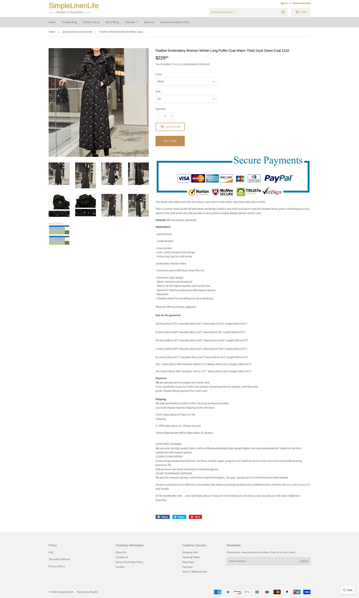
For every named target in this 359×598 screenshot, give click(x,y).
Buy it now (170, 141)
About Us (121, 552)
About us (149, 22)
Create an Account (301, 3)
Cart (303, 11)
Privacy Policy (57, 566)
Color (159, 74)
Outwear (130, 22)
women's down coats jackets (77, 31)
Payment (187, 566)
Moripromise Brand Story (174, 22)
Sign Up (304, 561)
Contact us (122, 557)
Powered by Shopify (87, 592)
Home (52, 22)
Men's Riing (112, 22)
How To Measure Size (194, 571)
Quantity (161, 108)
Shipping (177, 64)
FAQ (51, 552)
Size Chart (188, 562)
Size (158, 91)
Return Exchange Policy (129, 562)
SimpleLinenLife (74, 6)
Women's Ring (91, 22)
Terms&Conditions (59, 559)
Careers (120, 566)
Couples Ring (69, 22)
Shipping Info (190, 552)
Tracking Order (191, 557)
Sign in (284, 3)
